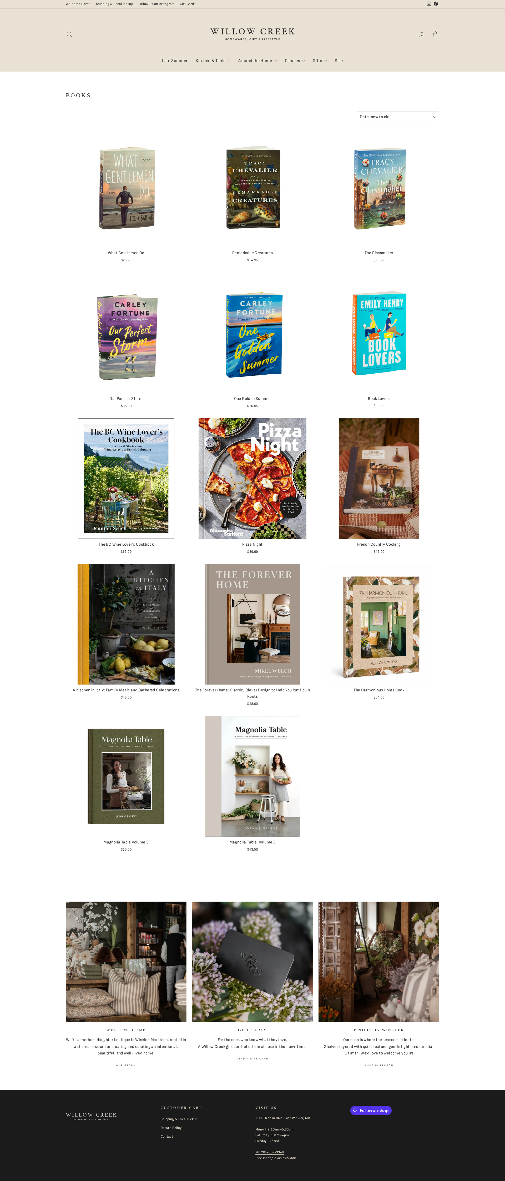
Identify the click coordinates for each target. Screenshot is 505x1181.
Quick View (126, 241)
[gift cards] (252, 962)
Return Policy (171, 1128)
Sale (339, 60)
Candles (293, 60)
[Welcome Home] (126, 962)
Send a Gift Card (252, 1058)
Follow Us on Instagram (156, 4)
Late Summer (175, 60)
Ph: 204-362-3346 (269, 1152)
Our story (126, 1065)
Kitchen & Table (211, 60)
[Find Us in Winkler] (379, 962)
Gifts (318, 60)
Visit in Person (379, 1065)
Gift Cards (188, 4)
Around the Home (255, 60)
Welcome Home (78, 4)
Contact (167, 1136)
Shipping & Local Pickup (114, 4)
